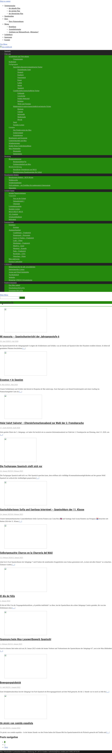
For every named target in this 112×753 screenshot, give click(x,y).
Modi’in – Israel (18, 246)
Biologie (20, 109)
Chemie (20, 112)
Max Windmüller (14, 148)
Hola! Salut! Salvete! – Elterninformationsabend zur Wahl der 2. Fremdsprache (42, 423)
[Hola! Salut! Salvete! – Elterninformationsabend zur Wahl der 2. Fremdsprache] (23, 418)
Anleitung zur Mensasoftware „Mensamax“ (24, 32)
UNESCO (8, 264)
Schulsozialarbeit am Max (22, 164)
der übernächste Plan (16, 13)
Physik (20, 120)
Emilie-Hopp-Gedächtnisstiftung (20, 146)
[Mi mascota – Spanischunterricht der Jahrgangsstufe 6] (25, 332)
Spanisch (21, 88)
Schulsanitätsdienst (15, 217)
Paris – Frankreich (19, 251)
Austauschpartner (15, 230)
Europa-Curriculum (15, 262)
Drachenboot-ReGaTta (17, 288)
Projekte (16, 227)
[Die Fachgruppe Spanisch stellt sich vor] (20, 461)
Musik (20, 85)
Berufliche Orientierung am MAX (25, 169)
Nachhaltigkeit (14, 275)
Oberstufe (16, 204)
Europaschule (9, 222)
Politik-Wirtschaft (24, 98)
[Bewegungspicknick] (25, 678)
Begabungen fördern (11, 175)
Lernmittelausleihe (15, 206)
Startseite (7, 51)
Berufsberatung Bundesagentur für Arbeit (27, 172)
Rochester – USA (19, 254)
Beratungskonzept (15, 159)
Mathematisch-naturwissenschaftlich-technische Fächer (32, 106)
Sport (15, 122)
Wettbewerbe (13, 180)
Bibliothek (12, 219)
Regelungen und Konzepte (18, 138)
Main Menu (4, 295)
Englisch (21, 75)
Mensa (6, 24)
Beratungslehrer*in (19, 162)
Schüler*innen (9, 191)
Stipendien (12, 188)
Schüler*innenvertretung (17, 193)
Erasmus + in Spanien (11, 379)
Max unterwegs (14, 259)
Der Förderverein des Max (22, 130)
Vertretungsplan (9, 6)
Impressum (8, 37)
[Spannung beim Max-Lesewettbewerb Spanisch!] (25, 634)
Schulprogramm (14, 143)
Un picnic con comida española (16, 723)
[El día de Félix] (25, 591)
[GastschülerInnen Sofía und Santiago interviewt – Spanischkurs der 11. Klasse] (25, 505)
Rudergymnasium (10, 283)
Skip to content (5, 1)
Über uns (7, 54)
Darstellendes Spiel (24, 70)
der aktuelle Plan (14, 8)
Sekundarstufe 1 (18, 201)
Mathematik (22, 117)
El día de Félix (7, 596)
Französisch (22, 77)
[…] (23, 348)
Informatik (21, 114)
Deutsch (20, 72)
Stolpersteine (17, 154)
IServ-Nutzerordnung (16, 21)
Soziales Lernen (18, 125)
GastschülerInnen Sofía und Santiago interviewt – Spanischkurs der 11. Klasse (42, 509)
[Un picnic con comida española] (25, 718)
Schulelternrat (18, 135)
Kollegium (12, 62)
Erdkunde (21, 93)
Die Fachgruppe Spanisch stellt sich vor (21, 466)
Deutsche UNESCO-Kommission (20, 280)
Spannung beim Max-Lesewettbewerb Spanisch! (25, 639)
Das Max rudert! (14, 285)
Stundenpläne (9, 16)
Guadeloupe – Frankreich (22, 233)
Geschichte (21, 96)
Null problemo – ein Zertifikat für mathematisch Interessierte (29, 185)
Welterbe (12, 277)
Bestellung (12, 27)
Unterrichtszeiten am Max (18, 141)
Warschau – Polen (19, 256)
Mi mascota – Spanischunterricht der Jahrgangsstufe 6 (29, 336)
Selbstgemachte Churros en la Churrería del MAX (26, 552)
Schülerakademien (15, 183)
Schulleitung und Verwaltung (19, 56)
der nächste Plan (14, 11)
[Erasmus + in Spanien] (25, 375)
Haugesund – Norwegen (21, 235)
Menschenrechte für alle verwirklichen (22, 267)
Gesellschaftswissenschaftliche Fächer (26, 91)
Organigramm (18, 59)
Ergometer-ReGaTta (16, 290)
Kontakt (7, 40)
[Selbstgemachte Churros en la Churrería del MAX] (25, 548)
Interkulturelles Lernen (16, 269)
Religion (20, 101)
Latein (20, 83)
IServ (6, 19)
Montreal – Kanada (19, 248)
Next (6, 747)
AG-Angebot (13, 214)
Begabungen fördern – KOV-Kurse (21, 177)
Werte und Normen (24, 104)
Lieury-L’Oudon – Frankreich (23, 238)
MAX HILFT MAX (16, 212)
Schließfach (8, 34)
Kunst (20, 80)
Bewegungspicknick (10, 682)
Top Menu (3, 44)
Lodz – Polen (17, 240)
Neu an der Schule (19, 198)
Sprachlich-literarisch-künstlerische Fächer (27, 67)
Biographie (17, 151)
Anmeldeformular (15, 29)
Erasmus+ (12, 225)
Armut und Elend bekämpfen (19, 272)
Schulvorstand (18, 133)
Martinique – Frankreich (21, 243)
